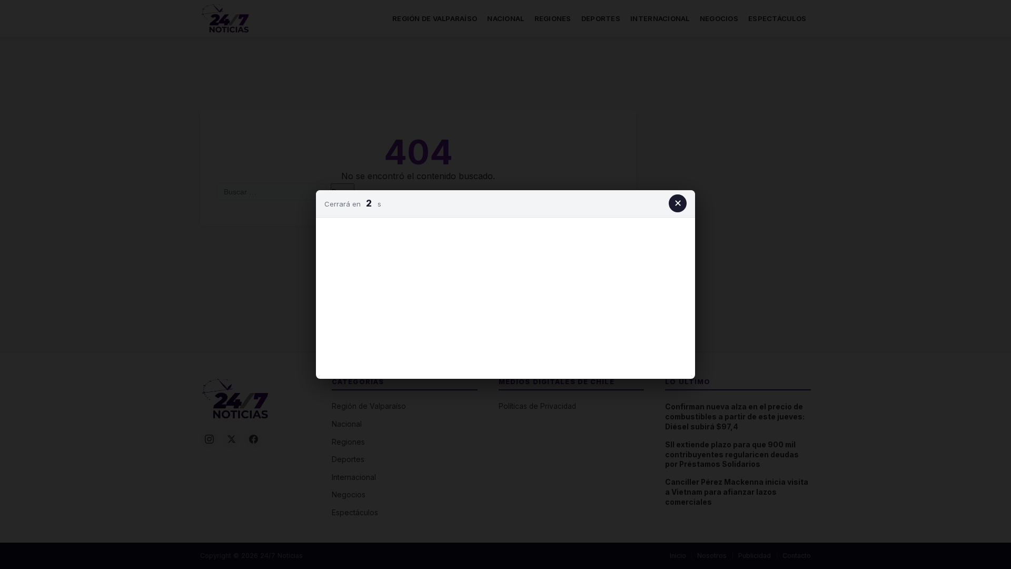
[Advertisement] (505, 296)
